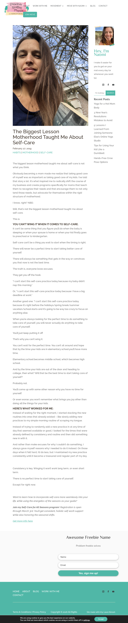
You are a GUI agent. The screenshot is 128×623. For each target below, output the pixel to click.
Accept (101, 619)
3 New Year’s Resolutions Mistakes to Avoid (103, 116)
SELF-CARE (46, 152)
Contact (103, 6)
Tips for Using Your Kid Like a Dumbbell (104, 149)
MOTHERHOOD (30, 152)
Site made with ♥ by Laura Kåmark (101, 612)
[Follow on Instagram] (103, 85)
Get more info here (23, 521)
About (26, 6)
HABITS (17, 152)
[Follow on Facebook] (108, 85)
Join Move (30, 14)
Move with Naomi (75, 6)
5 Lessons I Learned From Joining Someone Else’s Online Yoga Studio (103, 133)
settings (86, 620)
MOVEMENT (55, 6)
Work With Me (40, 6)
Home (16, 592)
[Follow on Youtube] (113, 85)
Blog (92, 6)
